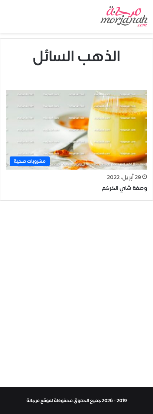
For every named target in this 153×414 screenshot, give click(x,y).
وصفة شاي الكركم (124, 188)
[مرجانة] (123, 16)
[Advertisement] (76, 295)
